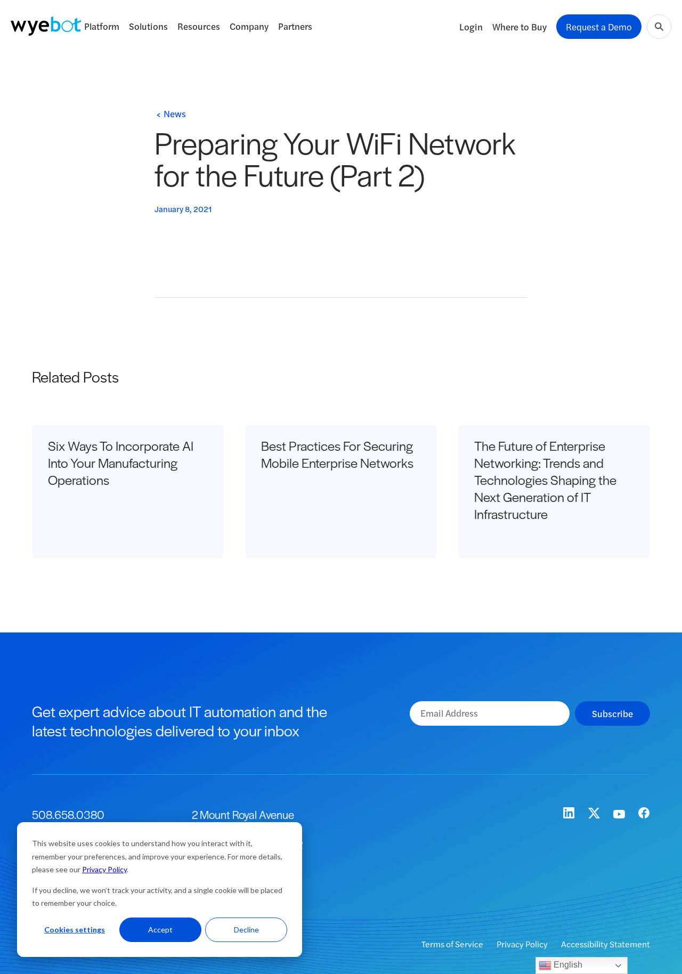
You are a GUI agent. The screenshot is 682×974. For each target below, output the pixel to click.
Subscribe (612, 713)
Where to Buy (519, 26)
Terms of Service (453, 944)
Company (249, 26)
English (566, 964)
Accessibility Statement (605, 944)
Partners (295, 26)
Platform (101, 26)
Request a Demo (599, 26)
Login (471, 26)
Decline (246, 929)
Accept (160, 929)
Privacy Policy (104, 869)
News (175, 113)
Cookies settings (74, 929)
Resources (198, 26)
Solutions (148, 26)
